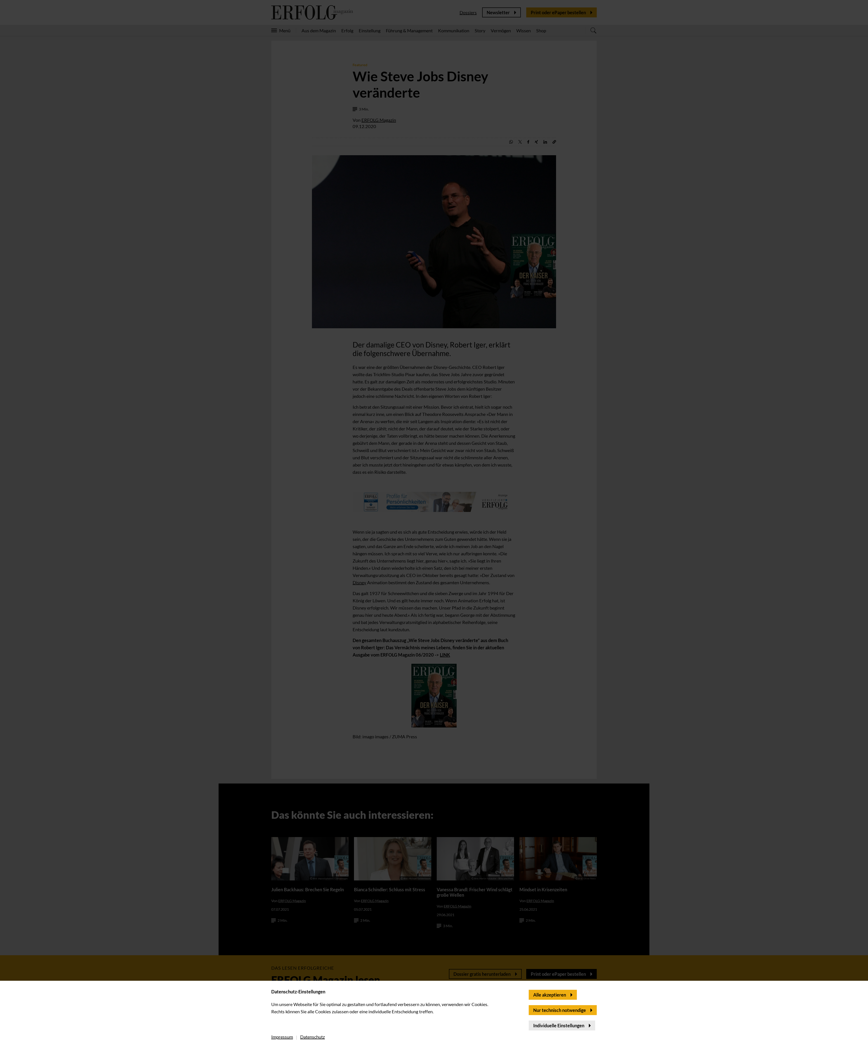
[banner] (434, 522)
